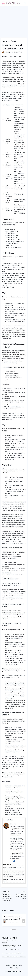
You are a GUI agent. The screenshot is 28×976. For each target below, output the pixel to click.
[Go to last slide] (4, 921)
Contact (14, 965)
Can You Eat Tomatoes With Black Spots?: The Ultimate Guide (13, 875)
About (8, 965)
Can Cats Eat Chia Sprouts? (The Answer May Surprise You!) (13, 956)
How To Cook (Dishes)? (17, 52)
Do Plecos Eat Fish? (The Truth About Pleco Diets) (21, 895)
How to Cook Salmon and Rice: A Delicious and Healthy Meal (13, 868)
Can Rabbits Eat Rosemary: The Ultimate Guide (13, 880)
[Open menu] (24, 3)
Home (20, 965)
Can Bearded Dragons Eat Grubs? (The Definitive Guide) (13, 952)
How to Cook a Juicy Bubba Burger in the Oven (11, 949)
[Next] (23, 921)
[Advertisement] (14, 21)
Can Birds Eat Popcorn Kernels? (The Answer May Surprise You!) (7, 896)
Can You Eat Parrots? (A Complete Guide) (14, 872)
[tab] (12, 929)
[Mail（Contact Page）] (14, 860)
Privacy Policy (14, 968)
